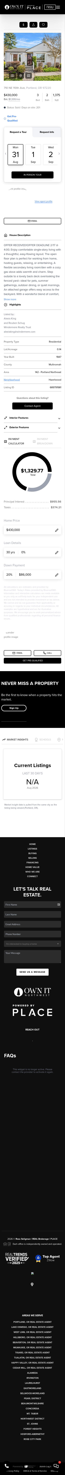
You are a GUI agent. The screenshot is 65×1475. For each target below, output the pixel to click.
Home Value (32, 867)
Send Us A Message (32, 972)
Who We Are (32, 871)
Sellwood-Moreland (32, 1393)
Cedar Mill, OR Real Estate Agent (32, 1368)
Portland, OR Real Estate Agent (32, 1322)
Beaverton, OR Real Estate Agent (32, 1342)
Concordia (32, 1408)
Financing (32, 862)
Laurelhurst (32, 1383)
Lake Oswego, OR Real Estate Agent (32, 1327)
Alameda (32, 1373)
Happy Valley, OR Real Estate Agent (32, 1362)
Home (32, 844)
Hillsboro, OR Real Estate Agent (32, 1337)
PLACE (53, 1239)
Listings (32, 848)
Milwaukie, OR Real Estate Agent (32, 1347)
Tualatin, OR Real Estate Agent (32, 1357)
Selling (32, 858)
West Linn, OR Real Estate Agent (32, 1332)
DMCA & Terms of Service (35, 1471)
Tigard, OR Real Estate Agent (32, 1352)
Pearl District (32, 1398)
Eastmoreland (32, 1388)
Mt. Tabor (32, 1413)
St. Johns (32, 1424)
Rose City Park (32, 1439)
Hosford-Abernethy (32, 1434)
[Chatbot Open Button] (56, 1466)
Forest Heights (32, 1429)
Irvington (32, 1378)
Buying (32, 853)
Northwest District (32, 1418)
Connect (32, 876)
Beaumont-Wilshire (32, 1403)
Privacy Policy (13, 1471)
